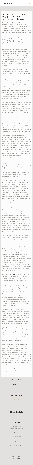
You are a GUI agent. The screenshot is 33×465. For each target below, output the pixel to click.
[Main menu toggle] (29, 3)
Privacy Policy (16, 456)
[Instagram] (15, 400)
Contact (16, 460)
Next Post (16, 384)
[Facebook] (18, 400)
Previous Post (16, 380)
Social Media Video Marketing (10, 274)
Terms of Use (16, 458)
